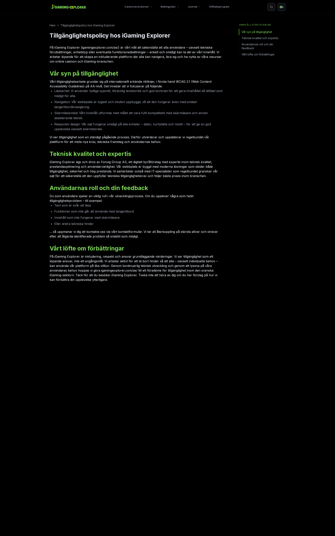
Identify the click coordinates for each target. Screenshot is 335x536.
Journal (192, 6)
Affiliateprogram (219, 6)
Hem (52, 25)
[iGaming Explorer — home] (68, 7)
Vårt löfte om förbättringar (258, 54)
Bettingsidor (168, 6)
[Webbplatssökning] (271, 7)
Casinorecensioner (137, 6)
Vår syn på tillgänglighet (257, 32)
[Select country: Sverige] (281, 7)
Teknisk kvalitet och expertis (260, 38)
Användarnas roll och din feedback (257, 46)
